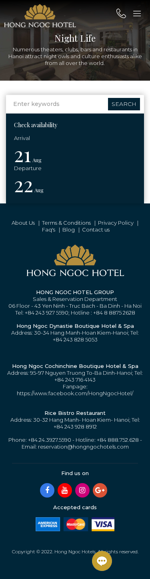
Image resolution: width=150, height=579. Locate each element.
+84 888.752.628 (118, 440)
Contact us (96, 229)
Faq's (48, 229)
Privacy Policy (116, 222)
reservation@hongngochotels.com (83, 446)
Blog (68, 229)
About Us (23, 222)
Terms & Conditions (66, 222)
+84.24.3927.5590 (49, 440)
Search (124, 104)
